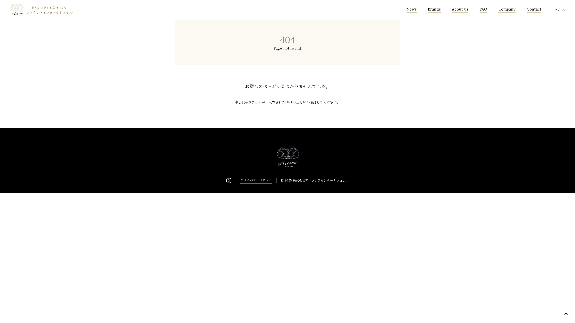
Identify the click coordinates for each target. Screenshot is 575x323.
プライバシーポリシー (256, 180)
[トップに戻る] (566, 314)
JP (555, 10)
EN (562, 10)
